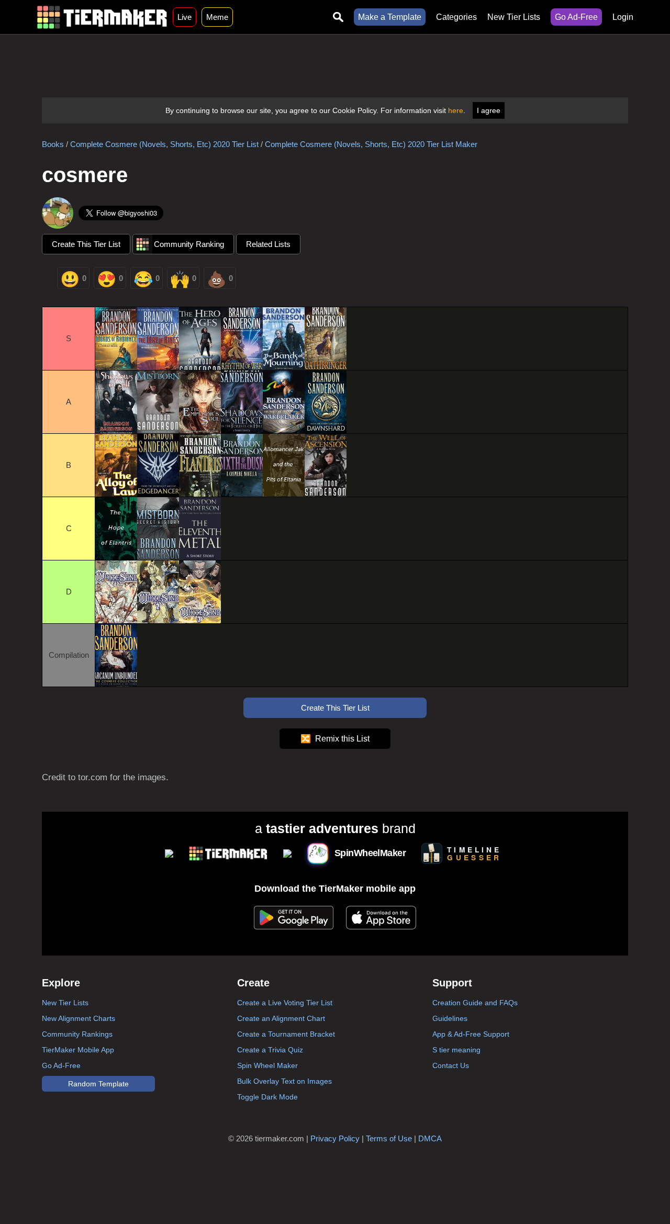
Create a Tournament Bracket (286, 1034)
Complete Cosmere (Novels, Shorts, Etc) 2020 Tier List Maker (371, 144)
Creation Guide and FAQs (475, 1002)
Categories (456, 17)
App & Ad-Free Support (470, 1034)
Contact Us (450, 1065)
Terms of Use (389, 1138)
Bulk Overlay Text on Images (284, 1081)
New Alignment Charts (78, 1018)
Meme (217, 17)
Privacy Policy (335, 1138)
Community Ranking (189, 244)
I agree (488, 110)
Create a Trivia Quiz (270, 1050)
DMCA (430, 1138)
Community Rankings (77, 1034)
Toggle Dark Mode (267, 1097)
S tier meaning (456, 1050)
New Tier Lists (513, 17)
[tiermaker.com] (102, 17)
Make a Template (389, 17)
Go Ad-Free (576, 17)
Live (184, 17)
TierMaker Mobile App (78, 1050)
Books (53, 144)
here (455, 110)
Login (622, 17)
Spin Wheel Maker (267, 1065)
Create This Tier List (86, 244)
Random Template (98, 1084)
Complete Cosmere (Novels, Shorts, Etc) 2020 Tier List (164, 144)
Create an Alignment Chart (281, 1018)
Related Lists (268, 244)
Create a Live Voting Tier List (284, 1002)
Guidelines (449, 1018)
